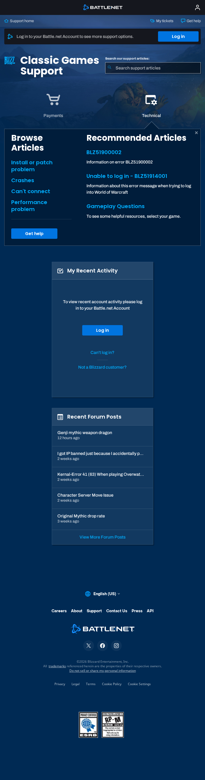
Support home (21, 21)
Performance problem (29, 205)
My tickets (164, 21)
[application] (53, 105)
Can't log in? (102, 352)
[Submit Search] (109, 67)
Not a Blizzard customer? (102, 367)
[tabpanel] (102, 187)
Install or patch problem (32, 166)
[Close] (196, 133)
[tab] (53, 105)
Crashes (22, 180)
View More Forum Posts (102, 537)
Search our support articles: (127, 58)
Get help (193, 21)
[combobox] (153, 67)
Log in (178, 36)
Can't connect (30, 191)
